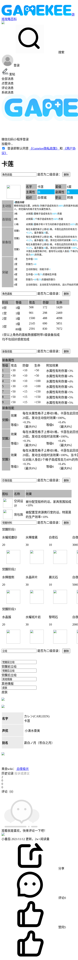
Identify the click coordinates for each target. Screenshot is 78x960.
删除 (66, 174)
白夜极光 (22, 768)
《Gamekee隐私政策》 (44, 148)
